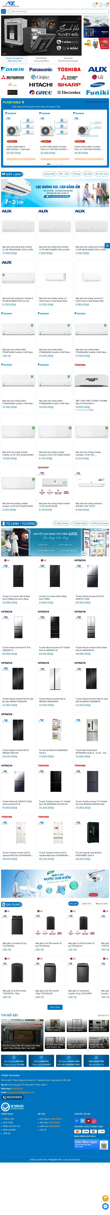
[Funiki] (97, 92)
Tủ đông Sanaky (61, 523)
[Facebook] (76, 1120)
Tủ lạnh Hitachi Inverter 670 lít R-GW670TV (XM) (90, 597)
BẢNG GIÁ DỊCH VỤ (11, 1126)
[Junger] (12, 92)
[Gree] (40, 92)
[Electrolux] (69, 92)
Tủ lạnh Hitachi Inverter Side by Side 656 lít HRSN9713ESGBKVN (92, 700)
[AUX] (97, 69)
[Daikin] (12, 69)
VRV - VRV (63, 174)
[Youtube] (88, 1120)
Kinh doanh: (51, 1119)
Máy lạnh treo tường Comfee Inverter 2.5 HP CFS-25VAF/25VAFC (18, 453)
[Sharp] (69, 84)
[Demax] (12, 84)
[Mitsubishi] (12, 77)
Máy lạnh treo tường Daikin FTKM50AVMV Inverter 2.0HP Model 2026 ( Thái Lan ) (91, 351)
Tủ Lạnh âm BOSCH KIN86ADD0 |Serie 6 (53, 751)
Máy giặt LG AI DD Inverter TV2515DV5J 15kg (14, 992)
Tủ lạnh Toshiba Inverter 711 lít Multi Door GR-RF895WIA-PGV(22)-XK (54, 802)
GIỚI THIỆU (8, 1122)
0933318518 (17, 1088)
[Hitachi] (40, 84)
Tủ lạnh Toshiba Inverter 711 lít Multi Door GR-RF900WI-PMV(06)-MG (91, 802)
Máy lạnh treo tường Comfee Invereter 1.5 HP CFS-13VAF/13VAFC (88, 453)
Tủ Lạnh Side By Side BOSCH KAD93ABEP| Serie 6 (88, 854)
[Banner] (96, 21)
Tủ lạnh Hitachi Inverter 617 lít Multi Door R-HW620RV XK (54, 648)
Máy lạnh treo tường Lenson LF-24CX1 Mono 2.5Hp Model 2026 (53, 299)
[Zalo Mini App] (91, 1144)
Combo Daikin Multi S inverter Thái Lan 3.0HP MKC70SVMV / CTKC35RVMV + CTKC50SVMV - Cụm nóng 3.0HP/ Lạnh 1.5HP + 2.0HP (88, 148)
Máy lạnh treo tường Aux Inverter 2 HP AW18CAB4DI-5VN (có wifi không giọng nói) (17, 299)
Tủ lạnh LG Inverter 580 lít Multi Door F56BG (53, 597)
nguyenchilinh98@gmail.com (20, 1092)
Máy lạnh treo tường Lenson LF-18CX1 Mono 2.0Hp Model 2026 (90, 299)
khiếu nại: (50, 1126)
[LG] (97, 77)
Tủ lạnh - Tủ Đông (20, 523)
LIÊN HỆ (6, 1133)
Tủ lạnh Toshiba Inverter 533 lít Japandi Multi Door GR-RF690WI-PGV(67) (53, 854)
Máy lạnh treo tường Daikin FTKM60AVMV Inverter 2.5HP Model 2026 (55, 351)
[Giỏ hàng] (106, 5)
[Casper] (40, 77)
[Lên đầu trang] (106, 1191)
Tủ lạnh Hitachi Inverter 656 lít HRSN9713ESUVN (15, 751)
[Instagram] (94, 1120)
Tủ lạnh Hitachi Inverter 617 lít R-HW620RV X (16, 648)
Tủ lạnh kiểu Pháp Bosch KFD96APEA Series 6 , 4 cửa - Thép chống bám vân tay (91, 751)
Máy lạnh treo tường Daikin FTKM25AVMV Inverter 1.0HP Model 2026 (54, 402)
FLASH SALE (12, 102)
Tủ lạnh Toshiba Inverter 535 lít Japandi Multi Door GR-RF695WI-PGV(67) (17, 854)
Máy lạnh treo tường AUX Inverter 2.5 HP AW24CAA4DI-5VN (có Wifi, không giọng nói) (17, 248)
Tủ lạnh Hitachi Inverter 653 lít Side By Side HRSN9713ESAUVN (17, 700)
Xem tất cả (103, 1015)
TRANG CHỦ (8, 1119)
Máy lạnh (13, 174)
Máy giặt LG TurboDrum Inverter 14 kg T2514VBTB (80, 992)
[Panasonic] (40, 69)
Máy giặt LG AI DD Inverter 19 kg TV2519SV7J (81, 944)
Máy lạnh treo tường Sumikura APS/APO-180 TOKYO (89, 504)
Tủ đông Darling (80, 523)
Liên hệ (43, 1130)
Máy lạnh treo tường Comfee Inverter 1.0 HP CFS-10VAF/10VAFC (17, 504)
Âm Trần (88, 174)
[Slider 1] (41, 35)
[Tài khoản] (101, 5)
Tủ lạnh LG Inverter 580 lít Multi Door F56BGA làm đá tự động (16, 597)
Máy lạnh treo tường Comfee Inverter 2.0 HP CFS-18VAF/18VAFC (54, 453)
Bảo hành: (50, 1122)
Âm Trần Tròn (102, 174)
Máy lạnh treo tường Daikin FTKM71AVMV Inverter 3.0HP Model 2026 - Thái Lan (18, 351)
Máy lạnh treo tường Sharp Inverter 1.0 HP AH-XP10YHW (54, 504)
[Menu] (3, 11)
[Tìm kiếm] (9, 11)
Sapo (78, 1159)
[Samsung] (97, 84)
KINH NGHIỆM (9, 1130)
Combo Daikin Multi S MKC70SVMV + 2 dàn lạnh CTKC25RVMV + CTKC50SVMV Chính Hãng (20, 148)
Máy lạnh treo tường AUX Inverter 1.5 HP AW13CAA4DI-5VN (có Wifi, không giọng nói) (54, 248)
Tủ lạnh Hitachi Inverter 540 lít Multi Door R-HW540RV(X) (91, 648)
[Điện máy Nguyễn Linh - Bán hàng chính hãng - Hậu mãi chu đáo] (10, 4)
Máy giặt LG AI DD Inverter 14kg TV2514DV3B (47, 992)
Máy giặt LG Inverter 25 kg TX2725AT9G (14, 944)
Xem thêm (55, 1007)
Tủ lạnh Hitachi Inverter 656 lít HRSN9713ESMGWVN (52, 700)
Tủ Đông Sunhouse (99, 523)
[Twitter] (82, 1120)
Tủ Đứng (76, 174)
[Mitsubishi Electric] (69, 77)
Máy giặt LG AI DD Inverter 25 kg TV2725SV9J (48, 944)
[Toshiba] (69, 69)
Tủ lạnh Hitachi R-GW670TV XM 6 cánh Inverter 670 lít (17, 802)
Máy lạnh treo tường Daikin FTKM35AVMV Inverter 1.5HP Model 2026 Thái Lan (18, 402)
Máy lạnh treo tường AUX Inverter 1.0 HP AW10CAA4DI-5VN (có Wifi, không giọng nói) (91, 248)
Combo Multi (49, 174)
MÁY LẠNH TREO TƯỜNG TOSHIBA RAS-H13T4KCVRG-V (91, 402)
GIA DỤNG (13, 904)
